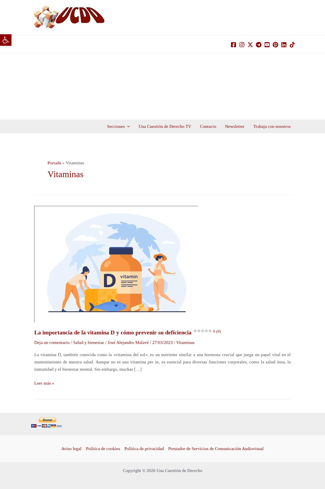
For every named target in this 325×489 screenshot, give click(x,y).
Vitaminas (185, 342)
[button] (5, 40)
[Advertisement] (162, 86)
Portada (54, 162)
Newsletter (235, 126)
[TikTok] (292, 45)
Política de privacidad (144, 448)
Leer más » (44, 382)
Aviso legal (71, 448)
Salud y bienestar (88, 342)
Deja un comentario (52, 342)
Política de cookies (103, 448)
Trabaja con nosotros (272, 126)
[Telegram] (259, 45)
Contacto (208, 126)
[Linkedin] (284, 45)
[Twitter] (250, 45)
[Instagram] (242, 45)
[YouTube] (267, 45)
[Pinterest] (275, 45)
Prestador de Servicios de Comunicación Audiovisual (216, 448)
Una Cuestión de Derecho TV (165, 126)
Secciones (116, 126)
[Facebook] (233, 45)
